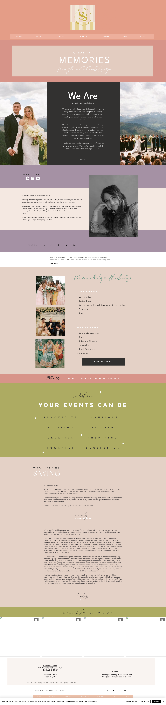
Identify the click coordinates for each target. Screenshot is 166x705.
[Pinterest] (66, 245)
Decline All (145, 701)
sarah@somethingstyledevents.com (117, 675)
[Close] (163, 701)
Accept (156, 701)
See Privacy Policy (90, 701)
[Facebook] (113, 690)
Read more (53, 263)
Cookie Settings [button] (131, 701)
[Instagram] (74, 245)
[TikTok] (108, 690)
